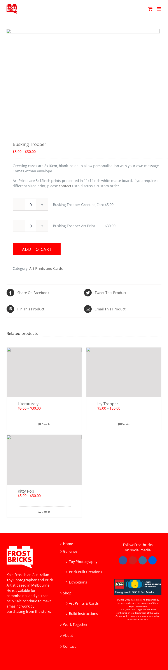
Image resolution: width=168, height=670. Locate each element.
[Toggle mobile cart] (150, 9)
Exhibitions (78, 582)
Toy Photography (83, 561)
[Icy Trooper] (123, 372)
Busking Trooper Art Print (74, 225)
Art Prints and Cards (46, 268)
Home (68, 543)
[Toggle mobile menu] (159, 9)
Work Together (75, 624)
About (68, 635)
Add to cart (37, 249)
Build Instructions (83, 613)
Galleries (70, 551)
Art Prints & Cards (84, 603)
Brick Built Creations (85, 572)
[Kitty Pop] (44, 460)
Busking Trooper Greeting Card (78, 204)
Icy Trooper (107, 403)
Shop (67, 593)
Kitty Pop (26, 491)
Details (46, 424)
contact (65, 186)
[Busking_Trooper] (84, 80)
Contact (69, 646)
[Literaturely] (44, 372)
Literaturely (28, 403)
